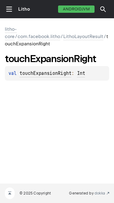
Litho (24, 9)
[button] (103, 9)
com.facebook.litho (39, 36)
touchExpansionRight (45, 73)
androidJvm (76, 9)
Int (81, 73)
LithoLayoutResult (83, 36)
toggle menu (9, 9)
